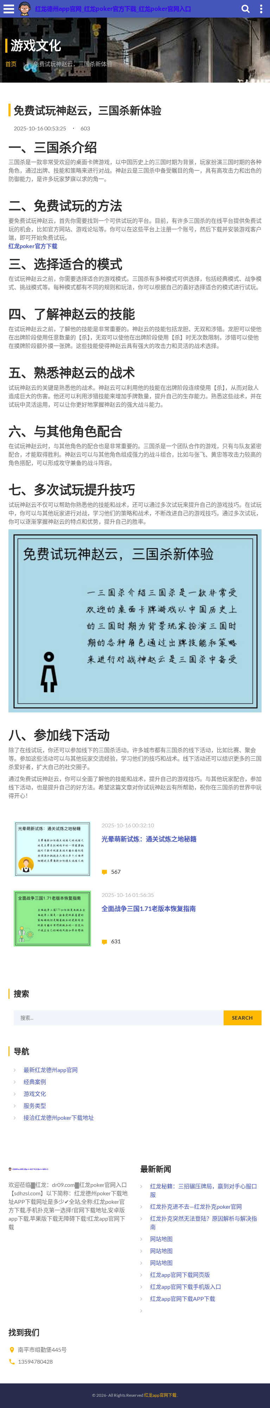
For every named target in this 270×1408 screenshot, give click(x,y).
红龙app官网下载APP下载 (182, 1298)
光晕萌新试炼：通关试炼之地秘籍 (149, 839)
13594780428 (35, 1361)
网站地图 (161, 1238)
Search (242, 1018)
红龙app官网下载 (160, 1395)
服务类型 (35, 1105)
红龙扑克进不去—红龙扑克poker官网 (196, 1206)
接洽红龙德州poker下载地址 (59, 1117)
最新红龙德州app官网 (51, 1069)
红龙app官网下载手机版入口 (185, 1286)
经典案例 (35, 1081)
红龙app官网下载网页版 (180, 1274)
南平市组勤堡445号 (42, 1349)
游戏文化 (35, 1093)
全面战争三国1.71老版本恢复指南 (149, 908)
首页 (11, 63)
